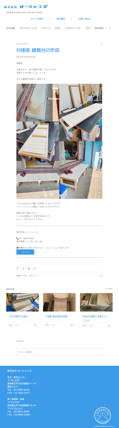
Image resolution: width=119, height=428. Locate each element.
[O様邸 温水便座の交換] (59, 302)
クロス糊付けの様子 (18, 316)
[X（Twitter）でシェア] (23, 268)
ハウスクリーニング (72, 28)
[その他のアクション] (101, 43)
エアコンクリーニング (28, 28)
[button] (110, 28)
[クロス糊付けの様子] (22, 302)
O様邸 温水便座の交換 (56, 316)
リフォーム (45, 28)
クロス (87, 28)
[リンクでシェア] (34, 268)
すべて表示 (109, 288)
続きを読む (99, 28)
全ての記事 (10, 28)
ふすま (57, 28)
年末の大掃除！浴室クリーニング (95, 318)
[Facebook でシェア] (17, 268)
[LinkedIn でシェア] (29, 268)
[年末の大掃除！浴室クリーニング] (96, 302)
